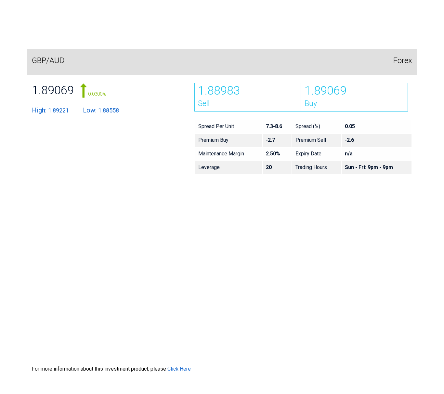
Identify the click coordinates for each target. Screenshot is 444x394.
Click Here (179, 369)
